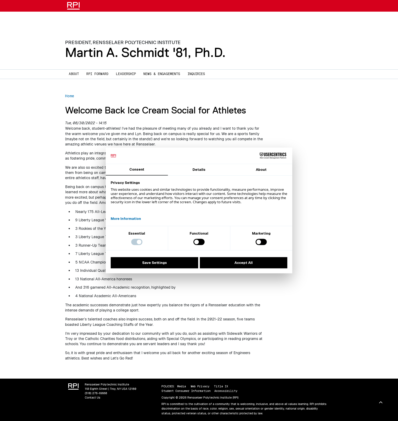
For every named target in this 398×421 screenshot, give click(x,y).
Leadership (126, 74)
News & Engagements (161, 74)
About (74, 74)
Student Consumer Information (186, 391)
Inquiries (196, 74)
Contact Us (92, 397)
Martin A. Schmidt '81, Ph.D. (145, 52)
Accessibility (225, 391)
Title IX (221, 386)
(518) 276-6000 (96, 393)
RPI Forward (97, 74)
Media (181, 386)
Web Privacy (200, 386)
